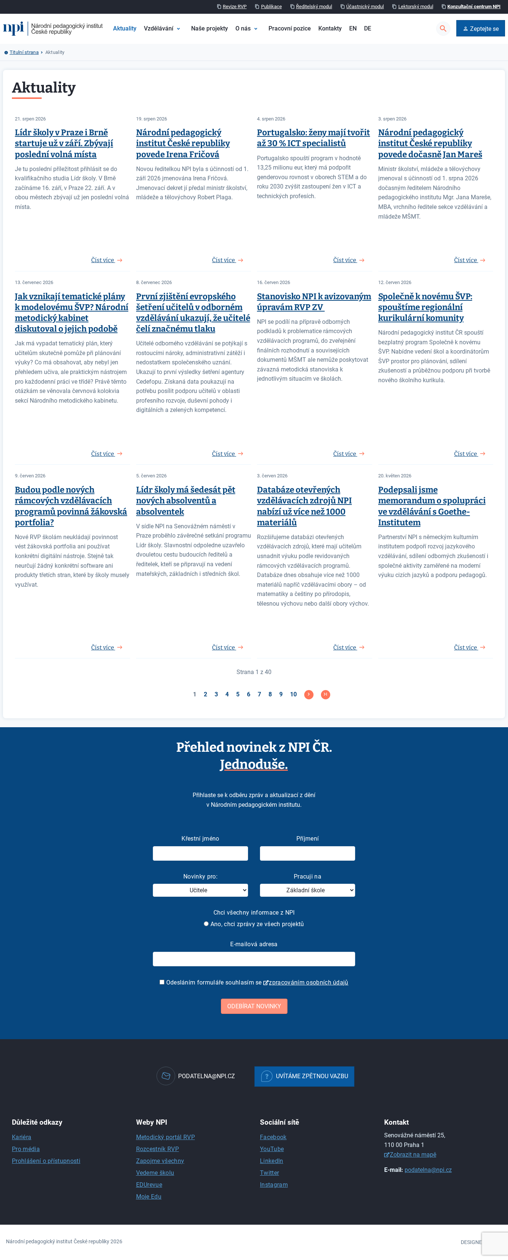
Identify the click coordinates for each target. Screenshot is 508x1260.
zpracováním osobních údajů (308, 982)
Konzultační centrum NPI (474, 6)
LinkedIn (271, 1160)
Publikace (271, 6)
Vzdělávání (158, 28)
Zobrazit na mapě (413, 1154)
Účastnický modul (365, 6)
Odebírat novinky (254, 1006)
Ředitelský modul (314, 6)
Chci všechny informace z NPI (254, 912)
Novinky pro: (200, 876)
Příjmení (307, 838)
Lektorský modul (415, 6)
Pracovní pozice (290, 28)
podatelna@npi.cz (428, 1169)
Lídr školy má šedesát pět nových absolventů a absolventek (185, 500)
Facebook (273, 1137)
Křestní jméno (200, 838)
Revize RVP (235, 6)
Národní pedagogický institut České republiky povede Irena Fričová (183, 143)
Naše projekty (209, 28)
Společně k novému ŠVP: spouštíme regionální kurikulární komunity (425, 307)
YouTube (272, 1149)
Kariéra (21, 1137)
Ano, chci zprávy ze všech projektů (256, 924)
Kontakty (330, 28)
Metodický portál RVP (165, 1137)
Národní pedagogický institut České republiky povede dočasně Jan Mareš (430, 143)
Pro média (26, 1149)
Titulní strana (24, 52)
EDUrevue (149, 1184)
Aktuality (124, 28)
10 (293, 694)
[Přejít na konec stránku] (325, 694)
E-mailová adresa (253, 944)
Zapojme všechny (160, 1160)
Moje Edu (149, 1196)
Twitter (269, 1172)
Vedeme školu (155, 1172)
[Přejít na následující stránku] (309, 694)
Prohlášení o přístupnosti (46, 1160)
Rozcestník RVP (157, 1149)
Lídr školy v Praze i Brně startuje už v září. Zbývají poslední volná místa (64, 143)
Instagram (274, 1184)
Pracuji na (307, 876)
